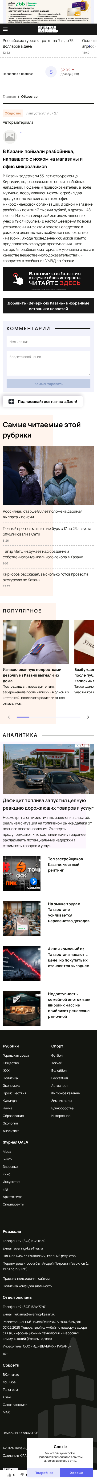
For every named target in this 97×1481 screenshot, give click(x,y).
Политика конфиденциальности (28, 1286)
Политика (10, 1078)
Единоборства (62, 1108)
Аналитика (20, 735)
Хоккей (56, 1063)
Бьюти (7, 1159)
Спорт (57, 1046)
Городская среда (16, 1055)
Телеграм (10, 1389)
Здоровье (10, 1166)
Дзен (7, 1397)
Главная (9, 96)
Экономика (11, 1085)
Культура (10, 1100)
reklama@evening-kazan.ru (34, 1314)
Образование (13, 1115)
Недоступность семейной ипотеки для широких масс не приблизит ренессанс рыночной (69, 1005)
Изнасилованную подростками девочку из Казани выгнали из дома (32, 675)
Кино (6, 1174)
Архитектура (13, 1196)
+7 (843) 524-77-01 (32, 1306)
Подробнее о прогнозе (18, 74)
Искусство (11, 1181)
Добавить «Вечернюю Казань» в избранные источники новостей (48, 305)
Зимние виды (61, 1100)
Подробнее (44, 1472)
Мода (7, 1151)
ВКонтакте (11, 1374)
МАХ (6, 1412)
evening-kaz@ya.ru (28, 1248)
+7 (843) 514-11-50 (31, 1240)
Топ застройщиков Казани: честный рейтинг (65, 864)
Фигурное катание (65, 1093)
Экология (10, 1123)
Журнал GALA (15, 1142)
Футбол (57, 1055)
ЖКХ (6, 1070)
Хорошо (76, 1472)
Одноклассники (15, 1404)
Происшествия (14, 1093)
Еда (5, 1189)
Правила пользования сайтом (26, 1278)
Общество (29, 96)
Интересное (60, 1115)
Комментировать (49, 383)
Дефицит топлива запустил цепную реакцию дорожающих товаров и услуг (48, 804)
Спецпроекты (13, 1204)
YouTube (9, 1382)
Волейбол (59, 1070)
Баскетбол (59, 1078)
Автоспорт (59, 1085)
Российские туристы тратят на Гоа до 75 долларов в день (38, 43)
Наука (7, 1108)
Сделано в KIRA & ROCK (21, 1455)
